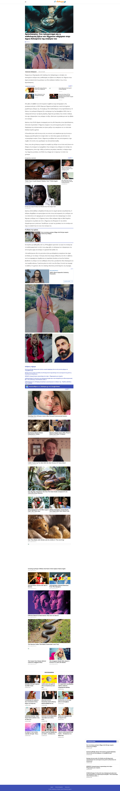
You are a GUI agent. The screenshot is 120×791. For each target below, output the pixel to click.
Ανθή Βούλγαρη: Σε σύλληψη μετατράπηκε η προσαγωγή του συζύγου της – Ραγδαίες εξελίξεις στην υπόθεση (48, 382)
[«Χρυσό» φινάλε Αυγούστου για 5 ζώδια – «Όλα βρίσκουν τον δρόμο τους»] (65, 727)
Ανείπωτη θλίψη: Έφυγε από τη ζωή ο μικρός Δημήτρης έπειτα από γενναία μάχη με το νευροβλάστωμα (46, 370)
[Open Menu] (25, 1)
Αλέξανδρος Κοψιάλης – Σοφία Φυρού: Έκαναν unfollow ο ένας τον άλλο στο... (32, 717)
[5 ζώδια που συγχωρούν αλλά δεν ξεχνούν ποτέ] (65, 711)
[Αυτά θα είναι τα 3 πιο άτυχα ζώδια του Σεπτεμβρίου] (65, 695)
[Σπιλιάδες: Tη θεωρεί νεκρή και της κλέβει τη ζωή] (32, 679)
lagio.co (69, 789)
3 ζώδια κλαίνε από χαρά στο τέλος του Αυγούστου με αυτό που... (48, 685)
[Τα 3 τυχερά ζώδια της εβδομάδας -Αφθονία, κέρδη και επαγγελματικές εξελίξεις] (65, 679)
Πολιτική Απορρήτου (59, 787)
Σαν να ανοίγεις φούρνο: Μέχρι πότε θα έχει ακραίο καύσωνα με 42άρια (54, 233)
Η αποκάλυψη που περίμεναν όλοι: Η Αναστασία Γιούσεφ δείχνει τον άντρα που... (32, 701)
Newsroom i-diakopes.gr (31, 71)
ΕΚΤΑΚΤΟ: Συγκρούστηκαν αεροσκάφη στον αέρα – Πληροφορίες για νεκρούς (44, 376)
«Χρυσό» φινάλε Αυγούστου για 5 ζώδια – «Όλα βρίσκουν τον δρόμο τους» (65, 733)
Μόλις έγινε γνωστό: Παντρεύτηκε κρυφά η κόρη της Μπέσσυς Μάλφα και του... (49, 701)
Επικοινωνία (67, 787)
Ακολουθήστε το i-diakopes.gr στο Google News (44, 386)
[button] (49, 19)
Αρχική (52, 787)
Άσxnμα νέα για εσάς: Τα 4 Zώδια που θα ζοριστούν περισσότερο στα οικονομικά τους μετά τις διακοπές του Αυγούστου (48, 373)
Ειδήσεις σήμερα (30, 366)
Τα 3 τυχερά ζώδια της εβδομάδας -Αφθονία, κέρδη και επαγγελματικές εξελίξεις (65, 685)
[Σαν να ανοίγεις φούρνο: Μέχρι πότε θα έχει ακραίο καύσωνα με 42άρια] (32, 237)
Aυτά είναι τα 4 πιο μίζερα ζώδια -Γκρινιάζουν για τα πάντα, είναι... (49, 717)
